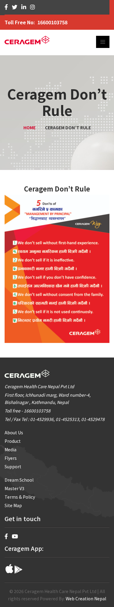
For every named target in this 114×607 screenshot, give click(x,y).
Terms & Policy (20, 497)
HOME (29, 127)
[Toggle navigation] (102, 42)
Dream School (19, 480)
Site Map (13, 505)
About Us (14, 432)
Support (13, 466)
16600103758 (52, 22)
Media (10, 449)
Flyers (11, 458)
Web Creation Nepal (86, 598)
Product (13, 441)
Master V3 (14, 488)
